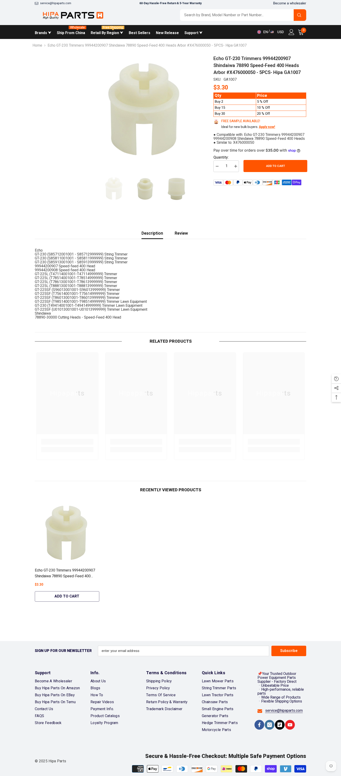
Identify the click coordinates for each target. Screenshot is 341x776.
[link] (67, 442)
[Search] (243, 15)
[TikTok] (280, 725)
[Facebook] (259, 725)
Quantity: (221, 158)
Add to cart (274, 166)
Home (37, 46)
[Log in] (291, 32)
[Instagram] (269, 725)
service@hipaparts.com (55, 3)
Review (181, 233)
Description (152, 233)
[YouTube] (290, 725)
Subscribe (289, 651)
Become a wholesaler (289, 3)
